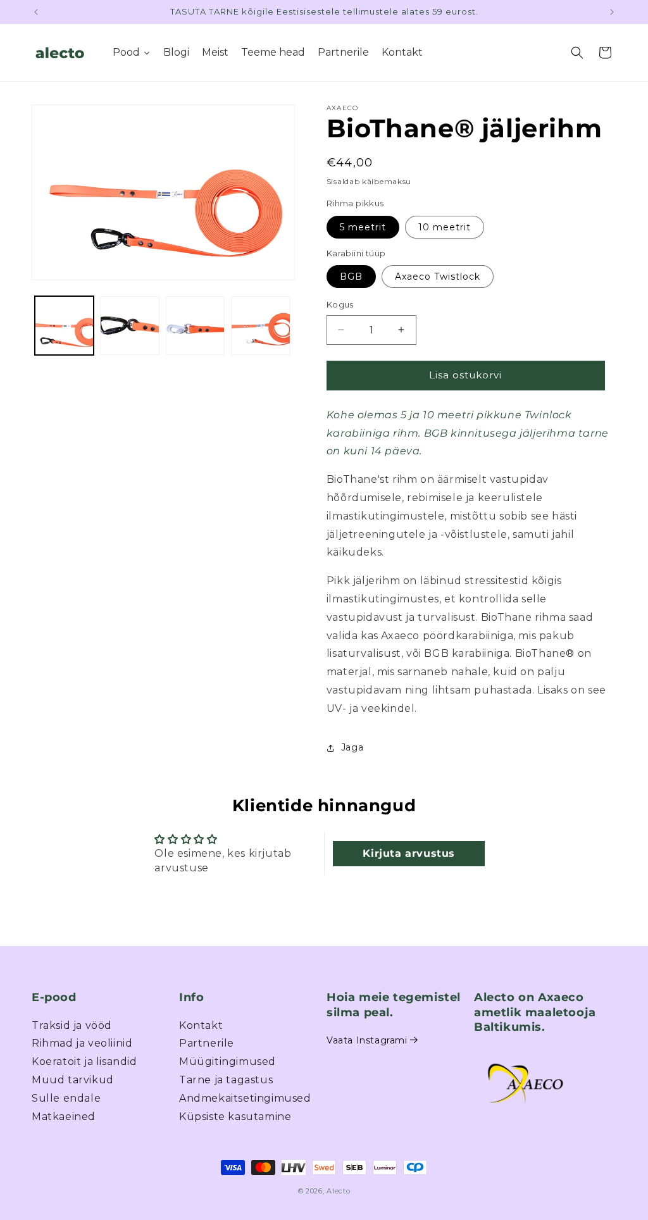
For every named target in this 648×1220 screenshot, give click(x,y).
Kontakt (201, 1025)
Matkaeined (64, 1117)
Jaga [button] (352, 747)
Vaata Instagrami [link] (367, 1040)
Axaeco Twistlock (437, 276)
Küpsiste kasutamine (235, 1117)
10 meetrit (444, 227)
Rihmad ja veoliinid (82, 1043)
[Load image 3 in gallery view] (195, 325)
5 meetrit (363, 227)
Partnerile (206, 1043)
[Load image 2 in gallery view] (129, 325)
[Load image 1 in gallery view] (64, 325)
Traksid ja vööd (72, 1025)
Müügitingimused (227, 1061)
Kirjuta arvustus (409, 853)
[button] (577, 52)
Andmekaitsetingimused (245, 1098)
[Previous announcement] (36, 12)
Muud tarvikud (73, 1080)
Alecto (338, 1190)
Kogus (340, 304)
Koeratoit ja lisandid (84, 1061)
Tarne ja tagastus (226, 1080)
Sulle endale (66, 1098)
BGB (351, 276)
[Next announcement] (612, 12)
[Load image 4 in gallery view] (260, 325)
